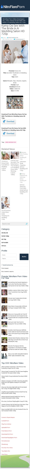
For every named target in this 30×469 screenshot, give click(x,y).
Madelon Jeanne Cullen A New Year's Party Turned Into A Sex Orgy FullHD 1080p (18, 292)
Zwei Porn (4, 454)
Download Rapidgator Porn (9, 437)
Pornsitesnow (6, 441)
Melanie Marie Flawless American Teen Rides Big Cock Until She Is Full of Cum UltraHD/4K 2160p (18, 339)
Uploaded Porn (6, 427)
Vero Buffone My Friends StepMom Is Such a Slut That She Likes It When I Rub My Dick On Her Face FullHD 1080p (18, 284)
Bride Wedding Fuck (13, 37)
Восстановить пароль (8, 271)
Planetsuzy (5, 444)
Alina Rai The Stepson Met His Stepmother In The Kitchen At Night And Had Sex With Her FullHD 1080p (17, 347)
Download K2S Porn (7, 434)
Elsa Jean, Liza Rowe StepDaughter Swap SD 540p (15, 401)
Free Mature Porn (7, 431)
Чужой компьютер (8, 265)
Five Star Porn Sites (7, 447)
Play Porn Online (6, 424)
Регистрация (5, 268)
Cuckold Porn (5, 420)
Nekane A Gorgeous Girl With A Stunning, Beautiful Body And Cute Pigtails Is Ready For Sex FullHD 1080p (15, 382)
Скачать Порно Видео (8, 417)
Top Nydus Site (6, 451)
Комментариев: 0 (20, 39)
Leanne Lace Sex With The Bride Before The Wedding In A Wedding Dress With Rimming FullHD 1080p (15, 167)
